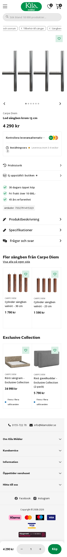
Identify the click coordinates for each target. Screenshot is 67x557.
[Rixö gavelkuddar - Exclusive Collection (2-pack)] (46, 358)
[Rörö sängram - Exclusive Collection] (17, 358)
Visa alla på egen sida (16, 261)
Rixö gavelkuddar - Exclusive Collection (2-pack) (46, 382)
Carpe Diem (10, 113)
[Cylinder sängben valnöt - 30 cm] (17, 282)
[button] (32, 149)
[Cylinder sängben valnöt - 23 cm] (46, 282)
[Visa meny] (5, 6)
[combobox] (32, 17)
